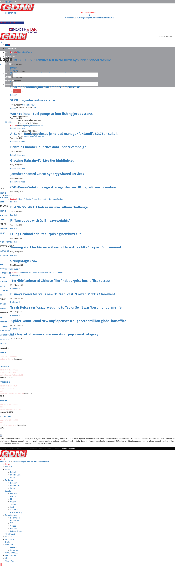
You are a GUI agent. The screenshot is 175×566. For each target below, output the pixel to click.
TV (11, 523)
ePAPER (8, 77)
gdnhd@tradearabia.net (33, 125)
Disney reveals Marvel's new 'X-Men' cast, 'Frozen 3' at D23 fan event (62, 294)
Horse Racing (16, 512)
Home (7, 45)
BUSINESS (9, 122)
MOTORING (10, 56)
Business (9, 480)
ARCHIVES (9, 561)
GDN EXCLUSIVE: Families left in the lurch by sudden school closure (60, 60)
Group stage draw (23, 261)
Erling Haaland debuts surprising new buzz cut (45, 234)
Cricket (13, 496)
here (34, 107)
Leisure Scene (16, 531)
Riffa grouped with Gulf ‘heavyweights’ (40, 221)
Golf (12, 507)
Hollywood (15, 518)
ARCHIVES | (10, 2)
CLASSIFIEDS (10, 81)
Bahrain (13, 472)
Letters (13, 547)
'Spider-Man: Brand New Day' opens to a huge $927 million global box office (68, 321)
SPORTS (8, 196)
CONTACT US (10, 13)
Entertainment (11, 515)
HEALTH (8, 52)
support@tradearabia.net (34, 136)
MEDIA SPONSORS (8, 22)
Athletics (14, 510)
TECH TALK (11, 49)
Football (13, 493)
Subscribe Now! (28, 104)
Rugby (13, 502)
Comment (14, 550)
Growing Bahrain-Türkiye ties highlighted (42, 161)
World (13, 477)
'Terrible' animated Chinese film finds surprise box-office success (60, 281)
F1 (11, 499)
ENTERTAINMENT (12, 269)
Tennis (13, 504)
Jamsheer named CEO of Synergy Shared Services (47, 174)
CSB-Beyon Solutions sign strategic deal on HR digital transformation (63, 187)
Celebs (13, 526)
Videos (8, 85)
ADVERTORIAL (11, 553)
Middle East (15, 475)
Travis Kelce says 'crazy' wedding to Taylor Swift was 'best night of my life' (66, 308)
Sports (8, 491)
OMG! (7, 542)
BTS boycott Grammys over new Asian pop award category (54, 334)
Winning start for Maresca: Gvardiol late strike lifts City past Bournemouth (66, 247)
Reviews (13, 528)
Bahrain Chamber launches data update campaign (48, 147)
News (7, 469)
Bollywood (14, 520)
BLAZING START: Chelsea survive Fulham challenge (49, 207)
